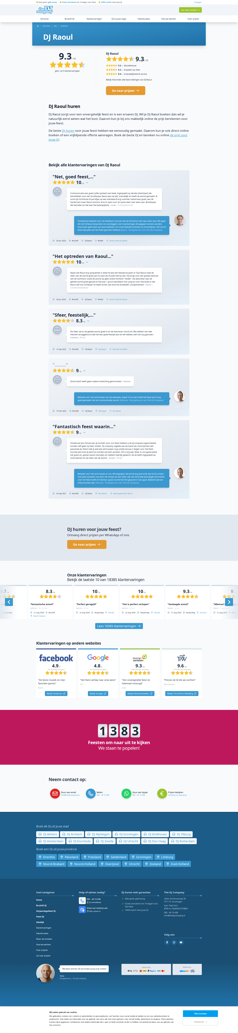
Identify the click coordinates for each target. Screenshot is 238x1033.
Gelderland (118, 857)
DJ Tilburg (183, 834)
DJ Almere (49, 834)
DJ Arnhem (74, 834)
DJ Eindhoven (157, 834)
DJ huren (68, 131)
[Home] (44, 9)
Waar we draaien (44, 939)
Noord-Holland (84, 864)
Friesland (94, 857)
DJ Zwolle (107, 841)
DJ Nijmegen (100, 834)
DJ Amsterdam (52, 841)
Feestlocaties (42, 933)
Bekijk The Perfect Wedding (180, 693)
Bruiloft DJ (41, 905)
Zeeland (155, 864)
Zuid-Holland (179, 864)
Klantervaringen (43, 927)
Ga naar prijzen (43, 955)
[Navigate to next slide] (229, 602)
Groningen (143, 857)
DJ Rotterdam (185, 841)
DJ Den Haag (156, 841)
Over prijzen (42, 950)
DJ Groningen (128, 834)
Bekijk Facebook (54, 693)
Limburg (167, 857)
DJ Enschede (82, 841)
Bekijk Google (96, 693)
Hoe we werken (43, 944)
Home (39, 900)
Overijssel (111, 864)
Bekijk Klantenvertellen (138, 693)
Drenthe (48, 857)
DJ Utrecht (130, 841)
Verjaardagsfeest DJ (46, 911)
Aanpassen (199, 1022)
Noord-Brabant (53, 864)
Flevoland (71, 857)
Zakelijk (40, 922)
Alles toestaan (200, 1014)
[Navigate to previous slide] (9, 602)
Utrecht (134, 864)
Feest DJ (40, 916)
